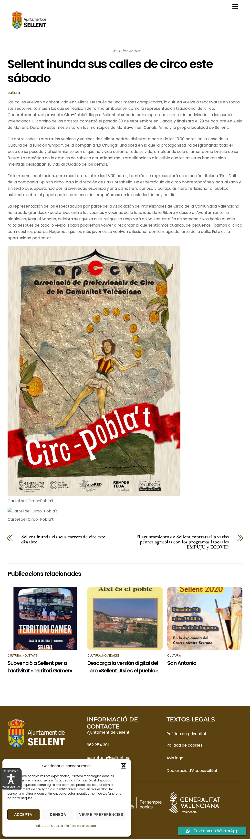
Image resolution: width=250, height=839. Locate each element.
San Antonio (181, 663)
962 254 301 (98, 745)
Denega (58, 814)
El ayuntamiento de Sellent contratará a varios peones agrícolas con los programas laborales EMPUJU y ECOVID (182, 541)
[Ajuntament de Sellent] (29, 28)
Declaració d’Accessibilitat (192, 770)
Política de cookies (184, 745)
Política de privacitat (80, 826)
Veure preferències (101, 814)
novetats (30, 655)
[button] (123, 765)
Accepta (23, 814)
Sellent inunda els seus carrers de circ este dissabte (63, 539)
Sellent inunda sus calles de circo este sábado (110, 71)
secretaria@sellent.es (108, 757)
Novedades (111, 655)
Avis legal (175, 758)
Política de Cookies (49, 826)
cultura (14, 92)
